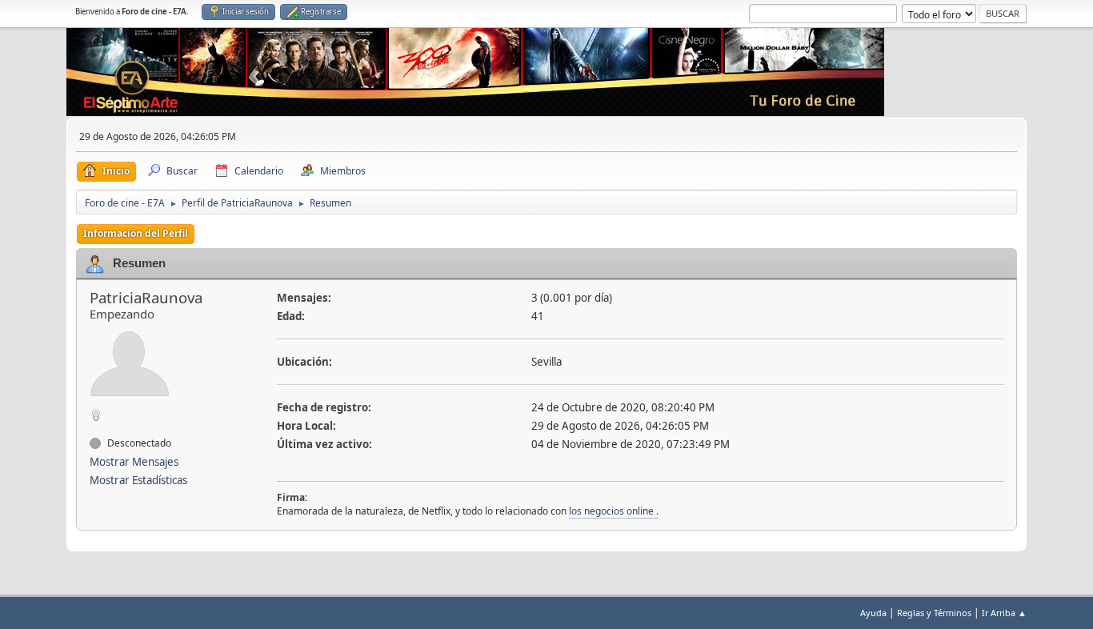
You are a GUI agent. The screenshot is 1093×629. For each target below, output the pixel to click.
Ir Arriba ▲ (1004, 613)
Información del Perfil (135, 233)
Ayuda (873, 613)
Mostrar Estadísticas (138, 480)
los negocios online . (614, 511)
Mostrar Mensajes (134, 462)
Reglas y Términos (934, 613)
